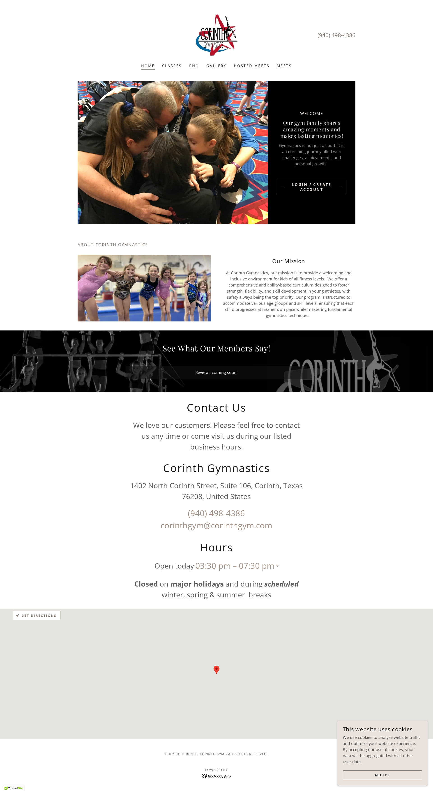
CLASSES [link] (172, 65)
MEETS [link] (284, 65)
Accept (383, 775)
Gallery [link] (216, 65)
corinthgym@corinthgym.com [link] (216, 525)
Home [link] (148, 65)
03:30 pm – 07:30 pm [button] (234, 565)
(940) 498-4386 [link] (336, 35)
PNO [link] (194, 65)
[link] (216, 34)
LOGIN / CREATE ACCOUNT (311, 187)
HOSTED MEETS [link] (251, 65)
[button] (276, 566)
